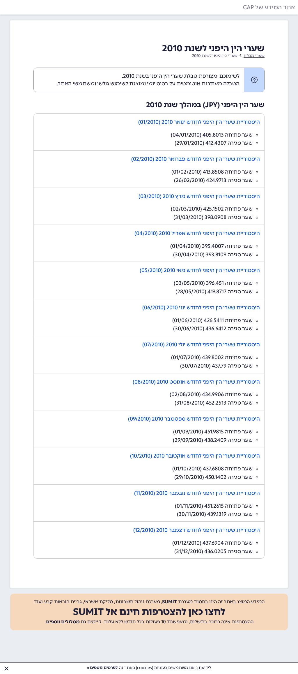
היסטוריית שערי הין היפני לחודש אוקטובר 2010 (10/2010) (195, 456)
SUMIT (169, 601)
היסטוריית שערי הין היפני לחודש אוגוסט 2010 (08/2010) (196, 382)
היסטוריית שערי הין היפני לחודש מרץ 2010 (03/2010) (199, 196)
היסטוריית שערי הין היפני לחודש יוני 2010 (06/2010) (201, 307)
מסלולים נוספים (63, 621)
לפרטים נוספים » (102, 667)
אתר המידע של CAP (269, 7)
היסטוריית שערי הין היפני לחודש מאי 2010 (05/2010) (200, 270)
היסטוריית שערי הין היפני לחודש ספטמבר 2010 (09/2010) (194, 419)
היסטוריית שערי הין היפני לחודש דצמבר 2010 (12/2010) (196, 530)
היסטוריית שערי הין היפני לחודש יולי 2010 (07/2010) (201, 344)
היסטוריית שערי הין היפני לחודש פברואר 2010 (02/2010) (195, 159)
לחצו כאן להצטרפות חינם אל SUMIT (149, 611)
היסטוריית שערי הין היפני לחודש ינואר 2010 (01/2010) (199, 122)
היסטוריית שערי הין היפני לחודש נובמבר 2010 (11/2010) (197, 493)
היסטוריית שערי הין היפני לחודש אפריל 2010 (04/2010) (197, 233)
